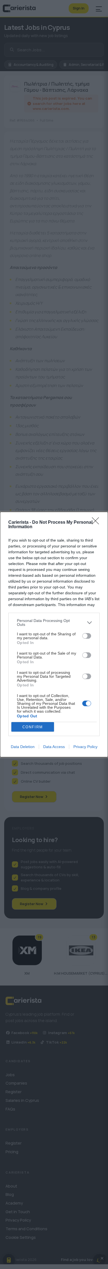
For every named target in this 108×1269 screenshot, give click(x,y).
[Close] (97, 522)
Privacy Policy (85, 746)
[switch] (86, 636)
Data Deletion (23, 746)
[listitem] (54, 622)
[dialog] (54, 634)
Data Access (54, 746)
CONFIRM (32, 727)
